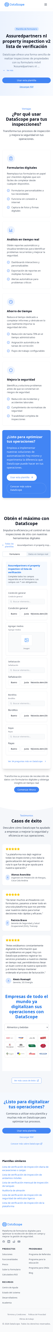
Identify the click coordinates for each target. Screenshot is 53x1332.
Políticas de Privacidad (37, 1314)
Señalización (14, 661)
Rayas (11, 728)
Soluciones (7, 1254)
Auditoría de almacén (13, 1190)
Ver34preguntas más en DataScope (25, 761)
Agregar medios (15, 626)
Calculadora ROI (10, 1274)
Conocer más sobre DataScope (20, 488)
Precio (5, 1264)
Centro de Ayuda (10, 1287)
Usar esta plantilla (26, 80)
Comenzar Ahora (27, 789)
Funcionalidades (10, 1259)
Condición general (17, 593)
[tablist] (26, 554)
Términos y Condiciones (16, 1314)
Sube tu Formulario (11, 1269)
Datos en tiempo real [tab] (38, 554)
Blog (31, 1273)
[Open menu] (45, 4)
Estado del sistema (11, 1292)
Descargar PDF (26, 86)
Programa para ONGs (39, 1267)
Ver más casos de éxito (25, 1080)
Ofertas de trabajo (26, 1319)
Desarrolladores (9, 1297)
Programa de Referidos (40, 1254)
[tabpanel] (26, 663)
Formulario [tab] (14, 554)
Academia (7, 1302)
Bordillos (12, 694)
